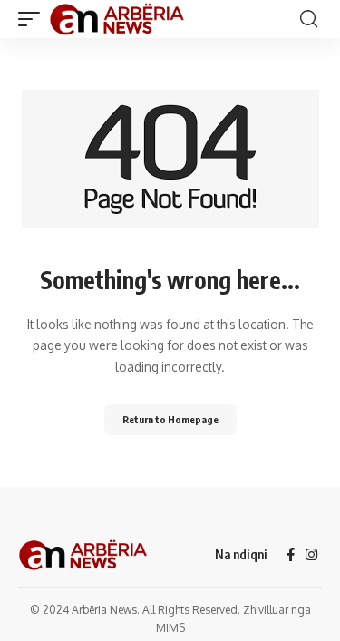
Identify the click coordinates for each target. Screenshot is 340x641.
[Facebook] (290, 555)
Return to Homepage (170, 419)
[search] (309, 19)
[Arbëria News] (118, 19)
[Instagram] (311, 555)
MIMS (170, 628)
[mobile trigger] (33, 19)
